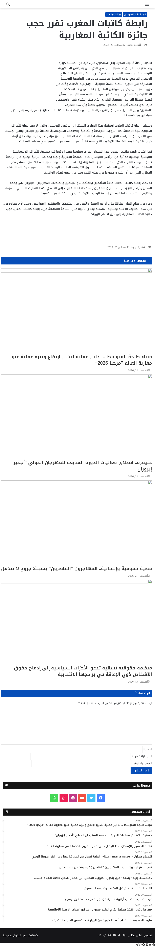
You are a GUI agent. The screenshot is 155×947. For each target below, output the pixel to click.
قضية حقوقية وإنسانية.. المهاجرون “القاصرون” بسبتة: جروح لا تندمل (76, 568)
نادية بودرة (133, 45)
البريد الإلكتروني (142, 756)
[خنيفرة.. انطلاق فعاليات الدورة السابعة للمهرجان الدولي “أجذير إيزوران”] (76, 416)
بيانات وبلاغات (114, 14)
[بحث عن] (8, 5)
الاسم (147, 749)
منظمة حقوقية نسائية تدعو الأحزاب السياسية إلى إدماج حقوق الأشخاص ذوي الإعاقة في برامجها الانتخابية (83, 671)
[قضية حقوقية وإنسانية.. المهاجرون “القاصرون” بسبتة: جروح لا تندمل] (76, 522)
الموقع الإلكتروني (142, 763)
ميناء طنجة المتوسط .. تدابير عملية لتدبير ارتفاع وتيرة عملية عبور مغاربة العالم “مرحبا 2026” (81, 359)
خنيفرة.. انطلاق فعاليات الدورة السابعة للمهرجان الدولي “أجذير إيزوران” (82, 465)
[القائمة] (147, 5)
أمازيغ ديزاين (135, 935)
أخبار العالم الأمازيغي (135, 14)
